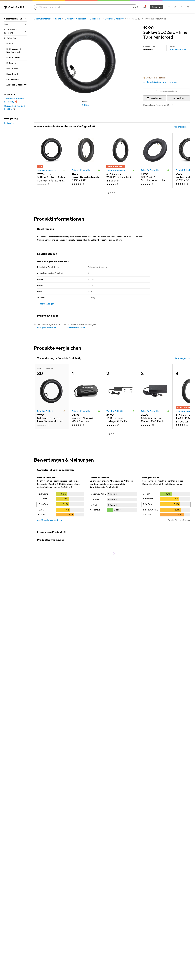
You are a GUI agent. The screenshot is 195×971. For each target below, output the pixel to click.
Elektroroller (12, 68)
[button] (166, 77)
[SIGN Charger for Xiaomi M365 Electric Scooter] (155, 396)
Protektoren (12, 79)
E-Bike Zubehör (13, 57)
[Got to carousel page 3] (87, 101)
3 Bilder (85, 105)
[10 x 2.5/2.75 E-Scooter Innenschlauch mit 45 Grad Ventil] (155, 160)
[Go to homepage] (14, 7)
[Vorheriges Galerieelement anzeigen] (33, 61)
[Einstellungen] (144, 7)
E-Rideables (10, 38)
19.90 (148, 28)
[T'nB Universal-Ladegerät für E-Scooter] (120, 396)
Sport (7, 24)
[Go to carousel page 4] (114, 193)
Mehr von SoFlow (178, 48)
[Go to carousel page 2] (110, 193)
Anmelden (157, 7)
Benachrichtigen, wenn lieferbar (161, 82)
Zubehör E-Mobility (16, 85)
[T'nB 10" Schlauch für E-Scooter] (120, 160)
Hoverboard (12, 74)
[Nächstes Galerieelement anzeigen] (137, 61)
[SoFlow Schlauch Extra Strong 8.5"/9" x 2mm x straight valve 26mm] (51, 160)
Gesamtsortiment (13, 18)
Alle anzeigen (180, 127)
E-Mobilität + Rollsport (10, 31)
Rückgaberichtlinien (46, 327)
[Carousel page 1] (83, 101)
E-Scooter (11, 63)
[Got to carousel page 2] (85, 101)
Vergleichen (156, 98)
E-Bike (9, 43)
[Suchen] (36, 7)
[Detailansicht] (60, 505)
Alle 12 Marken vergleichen (49, 520)
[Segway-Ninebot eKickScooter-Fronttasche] (86, 396)
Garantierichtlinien (76, 327)
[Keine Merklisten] (182, 7)
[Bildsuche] (134, 7)
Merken (180, 98)
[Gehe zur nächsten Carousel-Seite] (185, 160)
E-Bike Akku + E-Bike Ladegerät (14, 51)
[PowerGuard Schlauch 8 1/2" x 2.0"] (86, 160)
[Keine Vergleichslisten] (175, 7)
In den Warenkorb (168, 91)
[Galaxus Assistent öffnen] (169, 7)
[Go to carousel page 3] (112, 193)
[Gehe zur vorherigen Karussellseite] (38, 160)
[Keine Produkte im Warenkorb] (188, 7)
